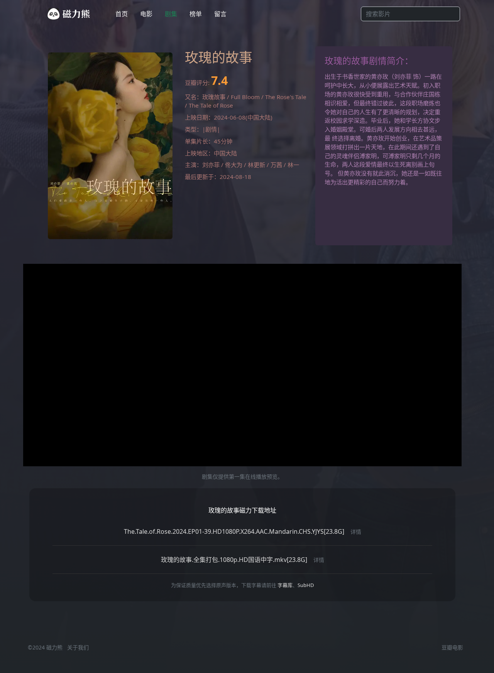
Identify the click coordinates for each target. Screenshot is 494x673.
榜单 (195, 14)
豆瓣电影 (452, 647)
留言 (220, 14)
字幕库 (285, 585)
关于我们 (78, 647)
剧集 (171, 14)
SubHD (306, 585)
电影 (146, 14)
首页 (121, 14)
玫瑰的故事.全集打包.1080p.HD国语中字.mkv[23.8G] (234, 559)
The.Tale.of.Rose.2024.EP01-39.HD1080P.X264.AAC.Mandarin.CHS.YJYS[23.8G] (234, 531)
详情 (355, 531)
